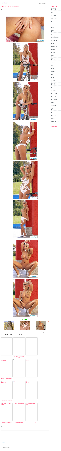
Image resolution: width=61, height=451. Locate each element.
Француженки (53, 105)
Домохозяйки (53, 90)
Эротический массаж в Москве (55, 12)
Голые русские (53, 96)
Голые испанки (53, 53)
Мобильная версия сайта (55, 121)
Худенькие (53, 34)
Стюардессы (53, 102)
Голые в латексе (54, 93)
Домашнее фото (54, 15)
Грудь (52, 21)
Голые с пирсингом (54, 111)
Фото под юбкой (54, 18)
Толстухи (52, 28)
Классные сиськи (54, 78)
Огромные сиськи (54, 56)
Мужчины (53, 118)
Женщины (53, 52)
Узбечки (52, 106)
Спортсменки (53, 33)
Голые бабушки (53, 50)
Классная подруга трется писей (19, 400)
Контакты (3, 446)
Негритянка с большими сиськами (31, 400)
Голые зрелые (53, 83)
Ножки (52, 89)
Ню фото (52, 68)
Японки (52, 30)
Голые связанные (54, 99)
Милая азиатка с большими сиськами (31, 378)
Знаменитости (53, 25)
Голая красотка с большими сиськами (6, 422)
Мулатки (52, 31)
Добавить (3, 442)
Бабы (52, 74)
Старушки (53, 81)
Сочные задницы (54, 61)
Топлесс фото (53, 36)
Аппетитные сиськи (54, 62)
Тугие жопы (53, 80)
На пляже (52, 27)
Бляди (52, 58)
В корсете (53, 114)
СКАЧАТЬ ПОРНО (54, 40)
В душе (52, 87)
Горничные (53, 49)
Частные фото (53, 84)
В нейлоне (53, 112)
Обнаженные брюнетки (55, 37)
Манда (52, 55)
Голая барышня (53, 8)
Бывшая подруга (54, 46)
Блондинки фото (54, 9)
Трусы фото (53, 24)
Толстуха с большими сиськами (19, 378)
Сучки (52, 65)
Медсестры (53, 71)
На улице (52, 77)
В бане (52, 43)
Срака (52, 108)
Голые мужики (53, 103)
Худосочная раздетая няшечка (19, 422)
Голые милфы (53, 115)
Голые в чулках (53, 86)
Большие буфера (54, 59)
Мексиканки (53, 64)
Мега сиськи (53, 109)
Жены (52, 75)
